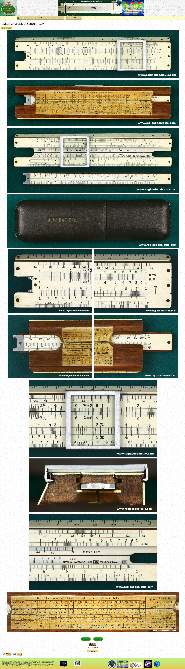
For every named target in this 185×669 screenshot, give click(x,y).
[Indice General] (56, 18)
